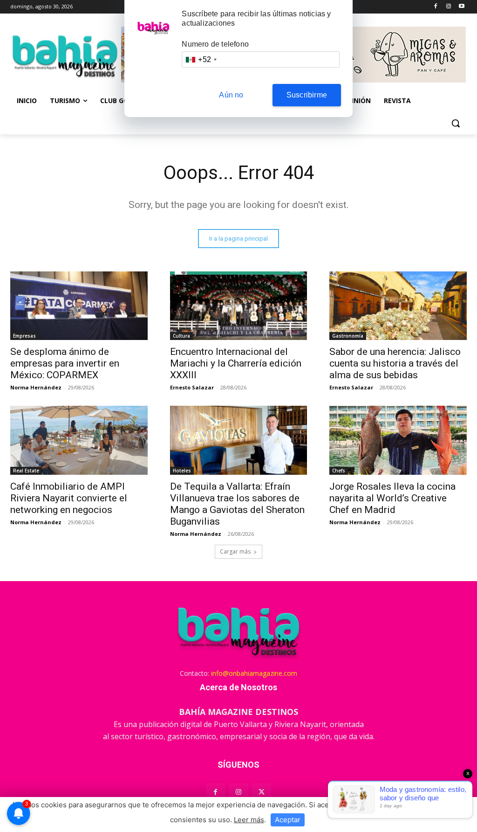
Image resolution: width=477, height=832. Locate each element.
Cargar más (235, 551)
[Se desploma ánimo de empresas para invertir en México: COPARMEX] (79, 305)
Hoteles (182, 470)
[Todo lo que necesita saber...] (65, 56)
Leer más (249, 819)
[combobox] (200, 59)
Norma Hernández (35, 387)
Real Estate (26, 470)
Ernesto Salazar (192, 387)
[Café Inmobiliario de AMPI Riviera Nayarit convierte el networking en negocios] (79, 440)
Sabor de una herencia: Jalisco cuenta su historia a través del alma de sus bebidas (395, 363)
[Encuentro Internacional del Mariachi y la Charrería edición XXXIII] (238, 305)
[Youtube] (461, 6)
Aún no (231, 95)
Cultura (181, 336)
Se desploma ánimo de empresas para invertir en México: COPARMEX (64, 363)
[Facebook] (435, 6)
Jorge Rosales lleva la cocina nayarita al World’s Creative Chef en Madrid (392, 498)
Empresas (24, 336)
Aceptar (287, 819)
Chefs (338, 470)
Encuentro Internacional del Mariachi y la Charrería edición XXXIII (235, 363)
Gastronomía (347, 336)
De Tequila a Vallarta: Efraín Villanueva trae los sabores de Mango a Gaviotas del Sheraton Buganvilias (237, 504)
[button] (455, 123)
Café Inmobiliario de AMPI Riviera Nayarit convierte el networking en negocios (68, 498)
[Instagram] (448, 6)
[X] (261, 792)
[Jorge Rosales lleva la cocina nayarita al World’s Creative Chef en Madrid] (398, 440)
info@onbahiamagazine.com (254, 673)
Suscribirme (306, 95)
